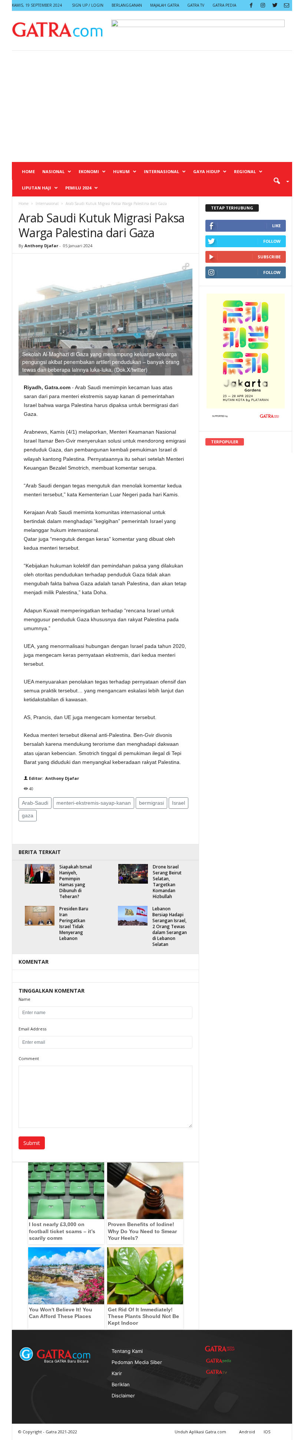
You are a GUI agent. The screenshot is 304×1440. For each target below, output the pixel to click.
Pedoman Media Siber (137, 1362)
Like (276, 225)
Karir (117, 1373)
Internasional (161, 171)
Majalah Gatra (164, 5)
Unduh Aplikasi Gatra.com (201, 1431)
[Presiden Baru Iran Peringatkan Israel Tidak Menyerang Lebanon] (39, 916)
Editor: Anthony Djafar (53, 778)
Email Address (32, 1029)
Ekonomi (89, 171)
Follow (272, 241)
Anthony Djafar (41, 245)
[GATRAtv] (220, 1372)
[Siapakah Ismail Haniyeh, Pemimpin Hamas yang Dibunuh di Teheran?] (39, 874)
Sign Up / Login (87, 5)
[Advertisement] (152, 106)
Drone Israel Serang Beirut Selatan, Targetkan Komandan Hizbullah (167, 882)
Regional (245, 171)
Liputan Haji (36, 188)
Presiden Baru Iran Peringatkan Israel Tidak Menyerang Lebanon (73, 923)
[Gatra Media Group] (220, 1348)
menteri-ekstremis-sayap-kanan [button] (93, 803)
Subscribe (269, 256)
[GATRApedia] (220, 1360)
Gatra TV (195, 5)
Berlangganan (127, 5)
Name (24, 999)
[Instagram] (262, 5)
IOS (267, 1431)
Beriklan (121, 1384)
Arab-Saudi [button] (35, 803)
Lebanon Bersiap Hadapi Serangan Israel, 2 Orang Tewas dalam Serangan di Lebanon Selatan (169, 926)
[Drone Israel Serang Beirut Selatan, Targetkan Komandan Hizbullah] (133, 874)
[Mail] (286, 5)
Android (247, 1431)
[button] (278, 180)
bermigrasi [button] (151, 803)
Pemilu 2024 (78, 188)
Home (28, 171)
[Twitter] (274, 5)
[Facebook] (251, 5)
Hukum (121, 171)
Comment (29, 1058)
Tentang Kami (127, 1351)
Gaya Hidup (206, 171)
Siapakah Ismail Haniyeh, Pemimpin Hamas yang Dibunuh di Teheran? (75, 882)
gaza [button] (27, 815)
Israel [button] (178, 803)
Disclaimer (123, 1395)
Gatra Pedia (224, 5)
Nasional (53, 171)
